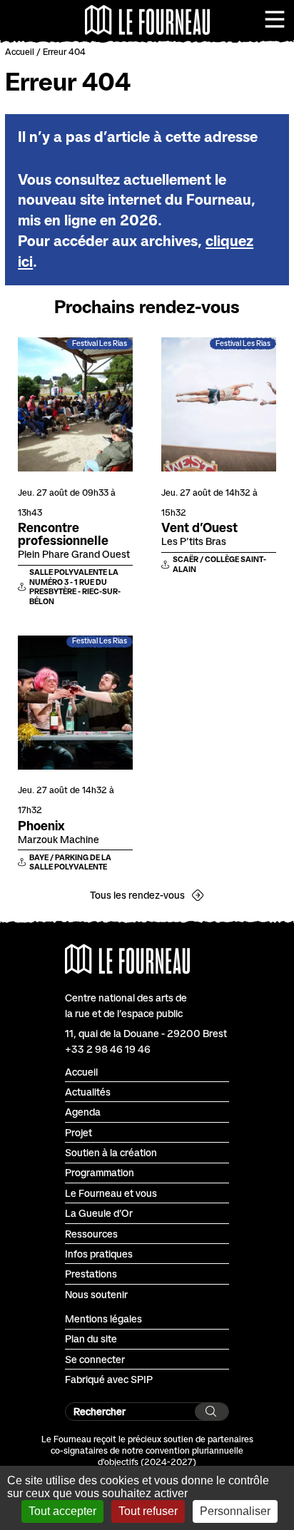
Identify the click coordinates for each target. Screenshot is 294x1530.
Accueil (19, 51)
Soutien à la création (111, 1152)
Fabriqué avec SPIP (109, 1379)
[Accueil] (147, 20)
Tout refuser (148, 1511)
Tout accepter (62, 1511)
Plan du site (91, 1338)
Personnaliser (235, 1511)
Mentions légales (103, 1318)
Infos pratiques (99, 1254)
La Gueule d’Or (99, 1213)
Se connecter (95, 1359)
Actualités (88, 1092)
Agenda (83, 1112)
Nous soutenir (96, 1294)
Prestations (91, 1274)
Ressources (91, 1234)
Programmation (99, 1172)
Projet (78, 1132)
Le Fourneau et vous (111, 1193)
